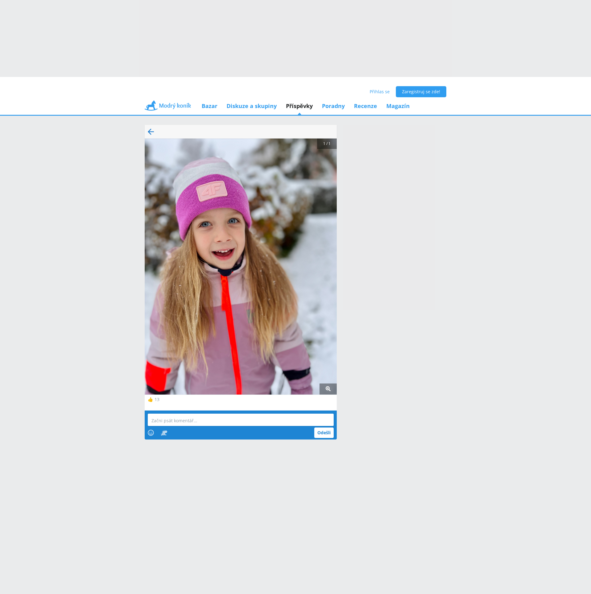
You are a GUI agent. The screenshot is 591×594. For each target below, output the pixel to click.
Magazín (398, 106)
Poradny (333, 106)
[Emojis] (151, 432)
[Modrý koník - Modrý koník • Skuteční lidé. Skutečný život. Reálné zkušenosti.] (168, 107)
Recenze (365, 106)
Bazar (209, 106)
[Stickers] (164, 432)
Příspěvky (299, 106)
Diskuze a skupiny (252, 106)
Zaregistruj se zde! (421, 91)
